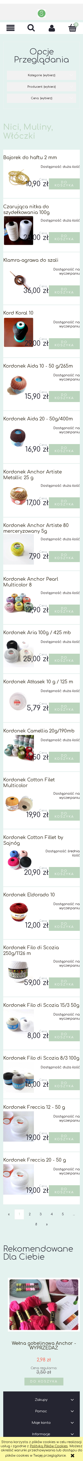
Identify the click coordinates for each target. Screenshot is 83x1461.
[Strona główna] (42, 13)
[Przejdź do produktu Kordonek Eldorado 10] (18, 914)
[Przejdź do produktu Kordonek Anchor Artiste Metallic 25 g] (18, 496)
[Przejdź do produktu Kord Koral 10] (18, 332)
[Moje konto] (52, 28)
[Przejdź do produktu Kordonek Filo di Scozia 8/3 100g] (18, 1077)
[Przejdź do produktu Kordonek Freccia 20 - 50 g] (18, 1179)
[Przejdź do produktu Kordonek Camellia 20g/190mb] (18, 750)
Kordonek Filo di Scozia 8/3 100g (41, 1058)
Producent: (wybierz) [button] (41, 86)
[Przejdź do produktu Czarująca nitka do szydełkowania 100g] (18, 230)
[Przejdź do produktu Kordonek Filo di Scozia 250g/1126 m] (18, 971)
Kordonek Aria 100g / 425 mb (37, 632)
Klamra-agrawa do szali (30, 260)
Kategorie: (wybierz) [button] (41, 75)
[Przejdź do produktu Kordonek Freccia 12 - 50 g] (18, 1126)
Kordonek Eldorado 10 (29, 895)
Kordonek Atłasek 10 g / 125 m (38, 681)
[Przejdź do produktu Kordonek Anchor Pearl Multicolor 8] (18, 603)
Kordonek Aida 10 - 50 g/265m (38, 366)
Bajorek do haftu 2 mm (30, 157)
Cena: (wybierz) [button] (41, 98)
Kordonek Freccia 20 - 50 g (34, 1160)
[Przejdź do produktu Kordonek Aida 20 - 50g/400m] (18, 438)
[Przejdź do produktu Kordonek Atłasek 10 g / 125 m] (18, 701)
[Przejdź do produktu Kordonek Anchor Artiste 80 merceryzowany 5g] (18, 549)
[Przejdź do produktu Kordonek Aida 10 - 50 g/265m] (18, 385)
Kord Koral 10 (18, 313)
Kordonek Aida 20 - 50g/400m (38, 419)
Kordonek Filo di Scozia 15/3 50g (41, 1005)
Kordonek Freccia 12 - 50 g (34, 1107)
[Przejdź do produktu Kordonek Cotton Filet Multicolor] (18, 803)
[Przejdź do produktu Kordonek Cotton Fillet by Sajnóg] (18, 861)
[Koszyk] (72, 27)
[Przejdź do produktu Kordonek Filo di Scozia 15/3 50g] (18, 1024)
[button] (10, 28)
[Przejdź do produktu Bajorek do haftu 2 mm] (18, 177)
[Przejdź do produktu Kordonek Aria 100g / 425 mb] (18, 652)
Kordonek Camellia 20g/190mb (38, 731)
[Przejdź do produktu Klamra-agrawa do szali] (18, 279)
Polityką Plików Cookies (49, 1446)
